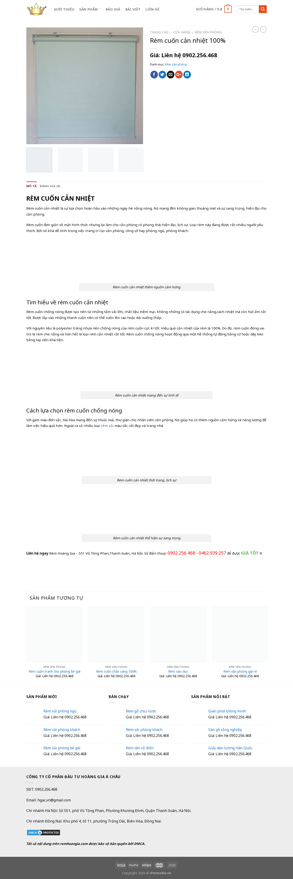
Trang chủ (159, 32)
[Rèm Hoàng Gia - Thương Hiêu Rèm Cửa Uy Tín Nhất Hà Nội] (36, 9)
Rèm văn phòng (208, 32)
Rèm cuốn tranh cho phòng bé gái (54, 671)
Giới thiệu (64, 9)
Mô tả (31, 186)
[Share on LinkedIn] (187, 74)
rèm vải (107, 425)
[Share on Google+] (179, 74)
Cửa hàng (181, 32)
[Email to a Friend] (170, 74)
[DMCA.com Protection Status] (43, 832)
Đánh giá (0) (50, 186)
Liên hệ (152, 9)
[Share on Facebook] (154, 74)
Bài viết (133, 9)
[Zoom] (32, 138)
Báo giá (113, 9)
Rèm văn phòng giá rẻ (240, 671)
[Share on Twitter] (162, 74)
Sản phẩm (88, 9)
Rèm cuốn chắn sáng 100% (116, 671)
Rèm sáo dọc (178, 671)
